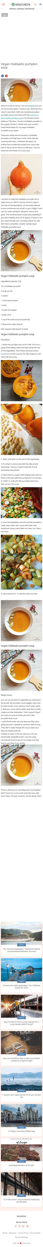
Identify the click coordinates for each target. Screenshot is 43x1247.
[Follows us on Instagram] (23, 1226)
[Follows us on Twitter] (27, 1226)
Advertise (13, 1233)
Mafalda (31, 106)
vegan (4, 15)
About (5, 1233)
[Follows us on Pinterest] (19, 1226)
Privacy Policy (35, 1233)
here (3, 354)
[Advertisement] (21, 39)
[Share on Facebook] (2, 76)
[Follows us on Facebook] (15, 1226)
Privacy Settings (21, 1237)
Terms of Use (23, 1233)
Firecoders (26, 1243)
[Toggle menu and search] (3, 4)
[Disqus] (21, 828)
